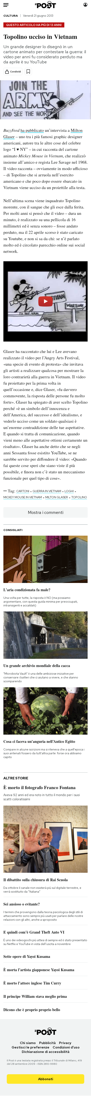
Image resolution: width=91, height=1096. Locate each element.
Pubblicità (47, 1043)
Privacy (65, 1043)
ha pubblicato (32, 130)
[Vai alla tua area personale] (85, 5)
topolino (79, 497)
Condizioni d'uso (66, 1047)
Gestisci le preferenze (30, 1047)
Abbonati (45, 1079)
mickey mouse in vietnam (22, 497)
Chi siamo (28, 1043)
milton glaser (56, 497)
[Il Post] (45, 4)
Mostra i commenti (45, 512)
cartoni (22, 491)
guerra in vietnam (47, 491)
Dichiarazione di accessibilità (45, 1052)
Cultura (10, 16)
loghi (69, 491)
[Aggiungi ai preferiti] (28, 71)
